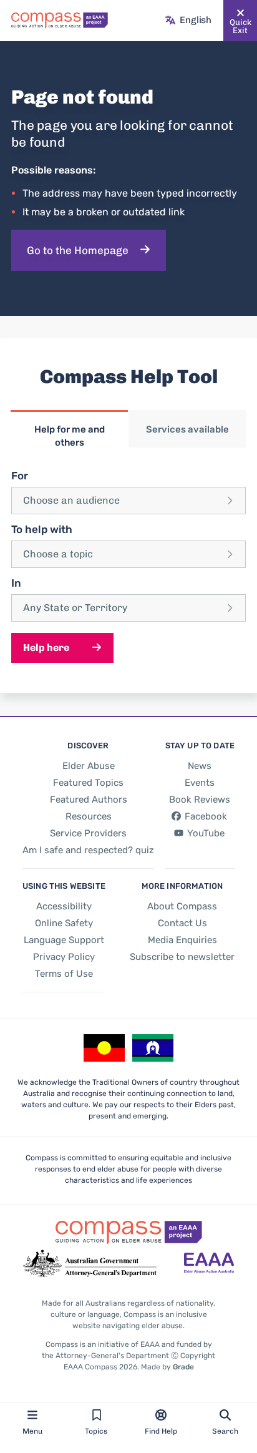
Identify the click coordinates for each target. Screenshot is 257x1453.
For (19, 475)
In (16, 583)
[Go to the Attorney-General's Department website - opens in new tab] (90, 1264)
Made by (167, 1366)
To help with (41, 529)
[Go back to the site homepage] (59, 20)
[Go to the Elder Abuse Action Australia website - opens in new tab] (209, 1264)
